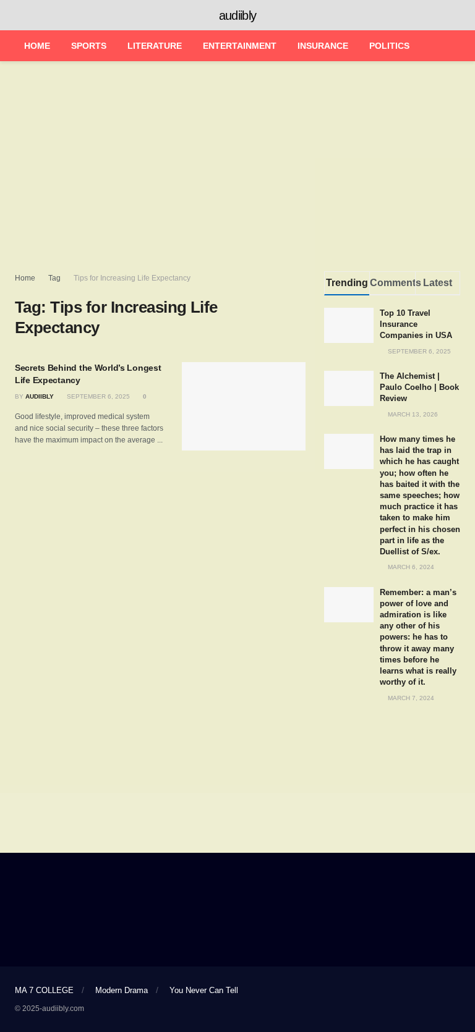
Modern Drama (121, 990)
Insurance (322, 46)
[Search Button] (455, 15)
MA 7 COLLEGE (44, 990)
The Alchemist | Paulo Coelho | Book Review (419, 387)
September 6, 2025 (97, 396)
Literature (154, 46)
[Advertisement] (237, 166)
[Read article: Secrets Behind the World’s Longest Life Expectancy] (244, 406)
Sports (88, 46)
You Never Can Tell (203, 990)
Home (37, 46)
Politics (389, 46)
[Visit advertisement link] (392, 736)
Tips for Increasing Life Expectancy (132, 278)
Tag (54, 278)
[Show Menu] (20, 15)
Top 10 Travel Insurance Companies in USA (416, 324)
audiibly (238, 15)
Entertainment (239, 46)
